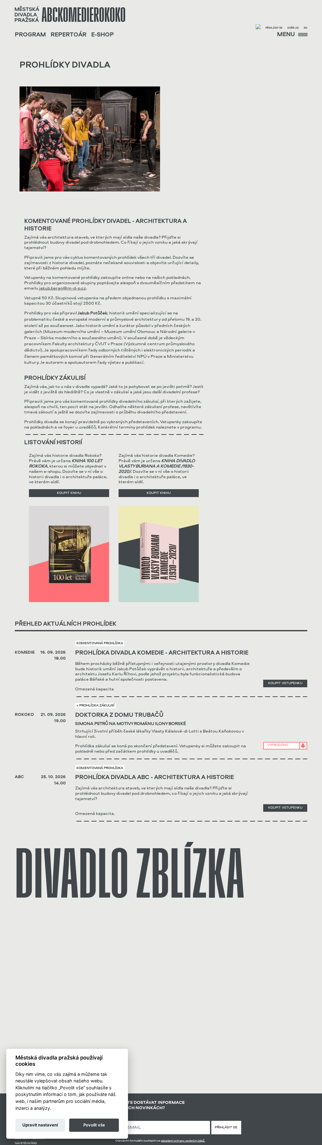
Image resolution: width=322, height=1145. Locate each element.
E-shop (102, 35)
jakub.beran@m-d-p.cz (62, 288)
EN (305, 28)
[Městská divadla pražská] (70, 14)
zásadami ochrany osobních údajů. (183, 1140)
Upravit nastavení (40, 1124)
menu (286, 35)
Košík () (293, 28)
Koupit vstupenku (285, 683)
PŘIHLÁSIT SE (226, 1127)
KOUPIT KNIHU (69, 493)
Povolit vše (94, 1124)
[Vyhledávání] (258, 27)
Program (30, 35)
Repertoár (68, 35)
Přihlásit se (273, 28)
